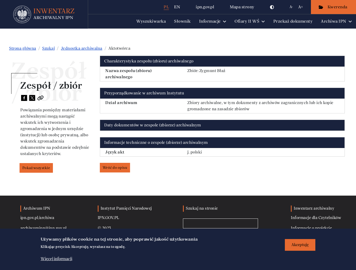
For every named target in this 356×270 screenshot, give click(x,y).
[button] (272, 7)
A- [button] (291, 6)
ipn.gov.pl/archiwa (37, 218)
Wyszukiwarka (151, 21)
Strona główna (22, 48)
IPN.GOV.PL (108, 218)
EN (177, 7)
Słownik (182, 21)
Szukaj (48, 48)
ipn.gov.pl (205, 7)
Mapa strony (242, 7)
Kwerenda (338, 7)
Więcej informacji (56, 259)
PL (166, 7)
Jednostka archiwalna (81, 48)
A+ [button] (300, 7)
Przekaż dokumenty (293, 21)
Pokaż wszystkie (36, 167)
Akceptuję (300, 245)
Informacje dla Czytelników (316, 218)
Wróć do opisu (115, 167)
